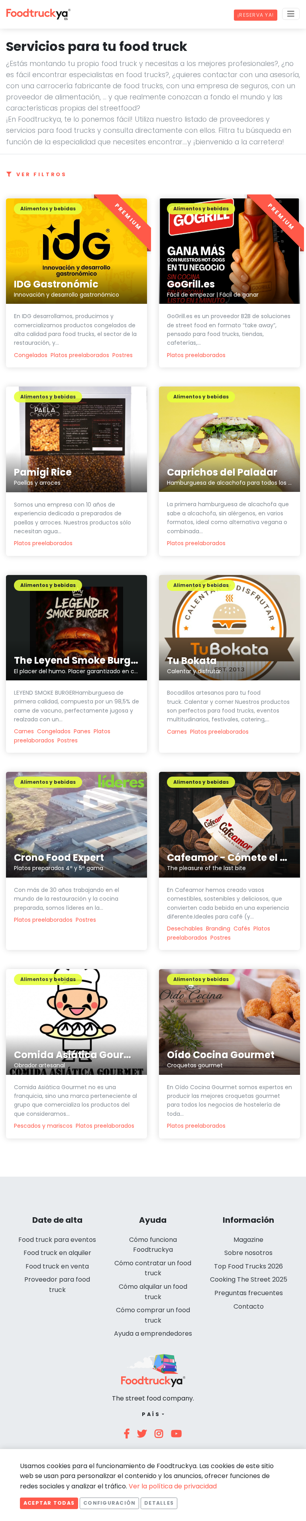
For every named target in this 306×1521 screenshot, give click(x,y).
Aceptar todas (49, 1503)
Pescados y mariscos (43, 1126)
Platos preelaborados (80, 355)
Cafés (241, 928)
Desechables (185, 928)
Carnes (24, 731)
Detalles (159, 1503)
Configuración (109, 1503)
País (151, 1414)
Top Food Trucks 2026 (248, 1266)
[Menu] (291, 14)
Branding (218, 928)
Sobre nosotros (248, 1252)
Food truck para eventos (57, 1239)
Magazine (248, 1239)
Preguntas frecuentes (248, 1293)
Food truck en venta (57, 1266)
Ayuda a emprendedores (153, 1333)
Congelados (30, 355)
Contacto (248, 1306)
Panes (82, 731)
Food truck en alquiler (57, 1252)
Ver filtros (41, 174)
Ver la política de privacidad (173, 1486)
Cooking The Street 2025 (248, 1279)
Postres (122, 355)
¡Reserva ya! (255, 15)
